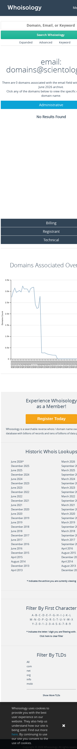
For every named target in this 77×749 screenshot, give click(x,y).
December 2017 (20, 535)
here (15, 734)
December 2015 (20, 553)
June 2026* (17, 461)
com (29, 666)
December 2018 (20, 526)
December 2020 (20, 509)
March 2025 (68, 470)
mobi (30, 683)
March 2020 (68, 513)
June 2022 (16, 496)
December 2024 (20, 474)
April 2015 (17, 557)
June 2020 (16, 513)
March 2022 (68, 496)
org (29, 675)
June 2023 (16, 487)
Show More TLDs (51, 695)
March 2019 (68, 522)
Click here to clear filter (51, 636)
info (29, 679)
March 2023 (68, 487)
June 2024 (16, 479)
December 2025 (20, 466)
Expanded (26, 42)
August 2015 (68, 553)
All (28, 662)
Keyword (64, 42)
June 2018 (16, 531)
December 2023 (20, 483)
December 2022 (20, 492)
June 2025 (16, 470)
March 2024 (68, 479)
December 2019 (20, 518)
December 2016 (20, 544)
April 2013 (17, 570)
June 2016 (16, 548)
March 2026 (68, 461)
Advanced (45, 42)
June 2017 (16, 540)
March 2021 (68, 505)
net (29, 670)
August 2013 (68, 566)
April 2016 (67, 548)
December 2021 (20, 500)
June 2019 (16, 522)
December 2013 (20, 566)
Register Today (51, 419)
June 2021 (16, 505)
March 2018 (68, 531)
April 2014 (67, 561)
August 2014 (18, 561)
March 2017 (68, 540)
